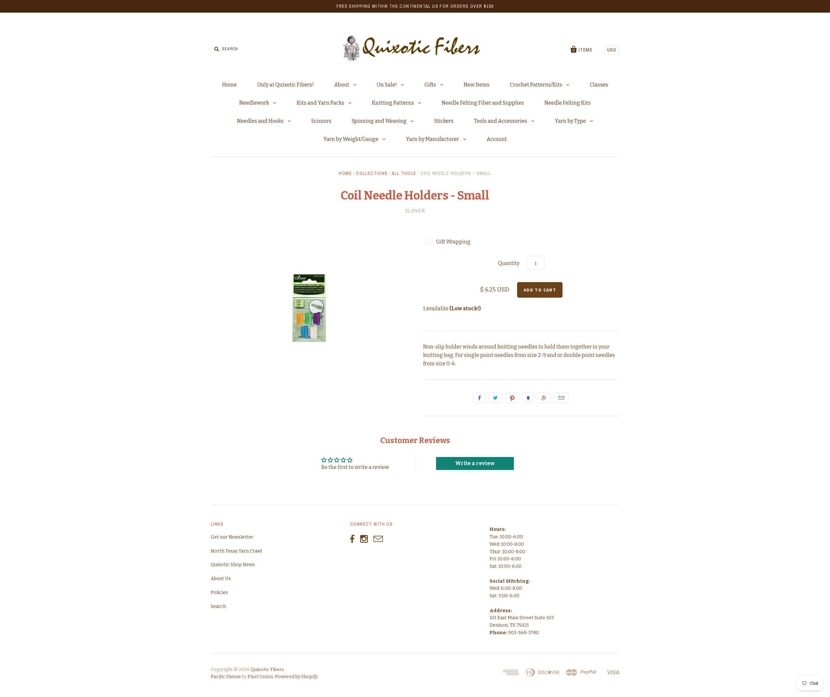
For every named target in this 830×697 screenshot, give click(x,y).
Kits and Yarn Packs (321, 103)
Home (229, 85)
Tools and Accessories (501, 121)
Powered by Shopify (296, 677)
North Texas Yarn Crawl (236, 551)
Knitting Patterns (393, 103)
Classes (599, 85)
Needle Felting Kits (567, 103)
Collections (371, 173)
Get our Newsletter (232, 537)
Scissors (321, 121)
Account (497, 139)
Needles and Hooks (261, 121)
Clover (415, 210)
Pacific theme (226, 677)
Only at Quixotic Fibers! (285, 85)
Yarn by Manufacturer (433, 139)
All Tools (404, 173)
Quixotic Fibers (267, 669)
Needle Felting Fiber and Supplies (483, 103)
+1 (544, 398)
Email (561, 398)
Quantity (508, 263)
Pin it (512, 398)
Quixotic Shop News (233, 564)
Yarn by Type (571, 121)
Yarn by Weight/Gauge (351, 139)
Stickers (444, 121)
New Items (477, 85)
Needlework (254, 103)
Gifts (430, 85)
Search (218, 606)
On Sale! (387, 85)
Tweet (495, 398)
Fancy (528, 398)
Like (479, 398)
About (342, 85)
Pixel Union (260, 677)
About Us (221, 578)
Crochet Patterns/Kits (536, 85)
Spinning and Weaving (380, 121)
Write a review (474, 463)
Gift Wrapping (453, 242)
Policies (219, 592)
